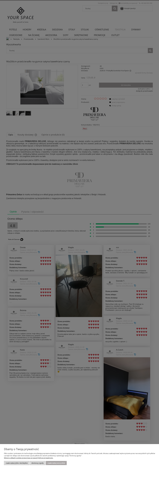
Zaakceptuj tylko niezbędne (17, 463)
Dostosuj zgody (37, 463)
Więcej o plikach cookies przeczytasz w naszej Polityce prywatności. (28, 458)
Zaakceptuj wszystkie (56, 463)
